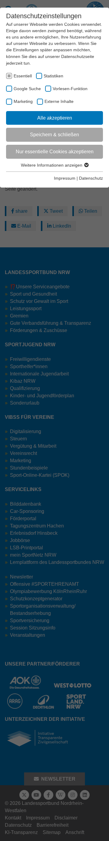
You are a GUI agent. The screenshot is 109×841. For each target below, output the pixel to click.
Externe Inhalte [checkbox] (59, 101)
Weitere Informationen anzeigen (52, 165)
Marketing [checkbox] (23, 101)
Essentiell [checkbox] (23, 75)
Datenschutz (91, 178)
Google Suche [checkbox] (27, 88)
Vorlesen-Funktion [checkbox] (70, 88)
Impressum (64, 178)
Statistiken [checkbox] (53, 75)
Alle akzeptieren (54, 117)
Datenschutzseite (77, 56)
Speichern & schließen (54, 134)
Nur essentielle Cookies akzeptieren (55, 151)
